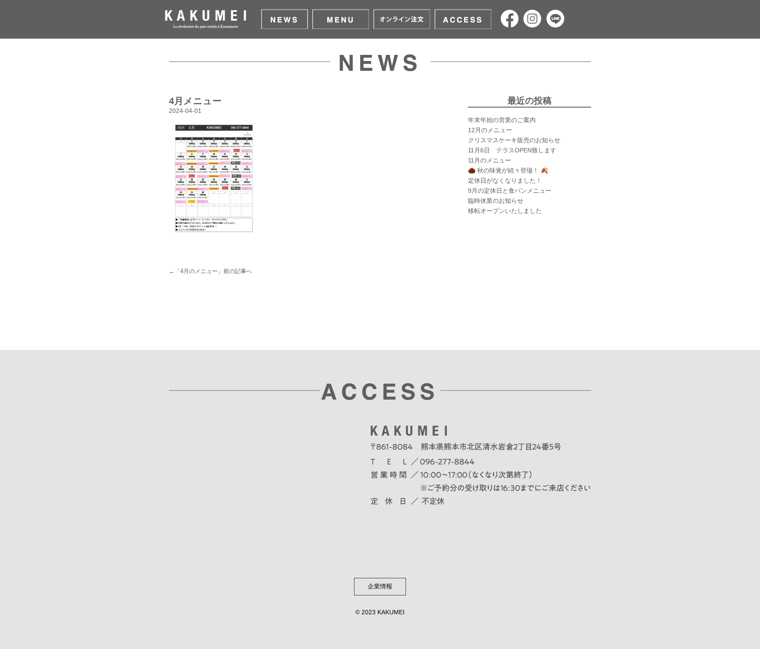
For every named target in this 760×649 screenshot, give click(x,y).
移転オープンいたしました (505, 210)
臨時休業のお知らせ (495, 200)
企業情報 (380, 586)
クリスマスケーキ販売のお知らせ (514, 140)
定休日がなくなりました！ (505, 180)
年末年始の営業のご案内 (502, 119)
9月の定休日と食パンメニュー (510, 190)
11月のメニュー (489, 160)
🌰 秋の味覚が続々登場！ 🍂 (508, 170)
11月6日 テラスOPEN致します (512, 150)
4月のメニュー (199, 271)
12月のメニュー (490, 129)
